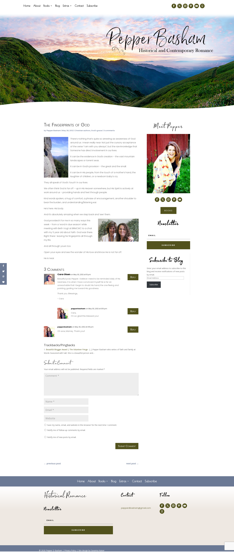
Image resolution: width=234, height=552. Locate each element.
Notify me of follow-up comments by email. (66, 430)
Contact (79, 6)
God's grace (96, 130)
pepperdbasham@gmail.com (136, 508)
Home (26, 6)
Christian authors (82, 130)
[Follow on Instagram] (185, 6)
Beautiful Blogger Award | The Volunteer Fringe (67, 349)
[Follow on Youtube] (196, 6)
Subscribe (92, 6)
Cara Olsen (63, 274)
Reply (133, 277)
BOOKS (168, 210)
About (36, 6)
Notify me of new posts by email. (61, 437)
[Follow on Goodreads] (202, 6)
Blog (57, 6)
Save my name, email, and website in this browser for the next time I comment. (82, 425)
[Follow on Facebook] (174, 6)
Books (46, 6)
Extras (66, 6)
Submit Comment (127, 446)
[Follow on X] (179, 6)
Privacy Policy (70, 550)
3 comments (109, 130)
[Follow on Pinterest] (191, 6)
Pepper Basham (54, 130)
